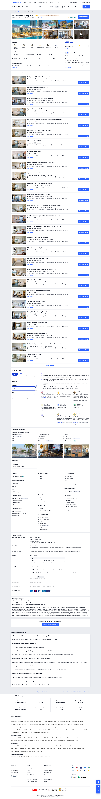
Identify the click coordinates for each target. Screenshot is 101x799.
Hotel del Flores (22, 724)
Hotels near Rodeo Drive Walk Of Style (19, 740)
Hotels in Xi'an (32, 751)
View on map (68, 67)
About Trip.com (30, 768)
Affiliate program (47, 772)
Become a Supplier (48, 779)
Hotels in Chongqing (78, 745)
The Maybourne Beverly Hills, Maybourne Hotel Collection (23, 727)
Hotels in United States (51, 691)
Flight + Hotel (52, 2)
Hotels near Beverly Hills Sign (53, 737)
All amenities (14, 60)
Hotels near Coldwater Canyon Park (38, 737)
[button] (58, 2)
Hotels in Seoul (23, 748)
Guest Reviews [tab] (21, 73)
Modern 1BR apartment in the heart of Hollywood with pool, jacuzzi (68, 721)
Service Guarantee (14, 770)
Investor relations (48, 768)
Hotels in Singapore (81, 748)
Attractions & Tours (42, 2)
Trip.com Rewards (48, 770)
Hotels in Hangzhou (24, 751)
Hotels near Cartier (74, 737)
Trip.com (39, 691)
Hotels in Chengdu (31, 748)
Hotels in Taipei (72, 748)
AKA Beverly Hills (14, 724)
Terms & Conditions (31, 774)
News (28, 770)
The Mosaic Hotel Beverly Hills (67, 727)
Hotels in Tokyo (59, 745)
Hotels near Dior (31, 740)
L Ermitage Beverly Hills (48, 721)
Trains (30, 2)
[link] (74, 2)
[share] (98, 787)
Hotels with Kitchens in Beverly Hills (42, 756)
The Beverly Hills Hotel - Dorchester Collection (40, 732)
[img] (27, 29)
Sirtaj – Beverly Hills (60, 729)
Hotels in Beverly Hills (71, 691)
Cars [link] (35, 2)
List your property (48, 774)
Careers (29, 772)
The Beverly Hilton (38, 721)
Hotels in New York (15, 751)
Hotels (43, 691)
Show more (14, 67)
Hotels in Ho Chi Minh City (62, 748)
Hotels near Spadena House (72, 740)
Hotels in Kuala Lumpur (51, 748)
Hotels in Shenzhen (51, 745)
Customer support (14, 768)
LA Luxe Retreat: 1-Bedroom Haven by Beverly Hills (76, 729)
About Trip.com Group (32, 781)
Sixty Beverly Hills (43, 724)
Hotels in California (62, 691)
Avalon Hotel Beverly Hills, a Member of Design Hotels (47, 727)
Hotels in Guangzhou (32, 745)
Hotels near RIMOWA (64, 737)
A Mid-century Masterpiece (32, 724)
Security (46, 781)
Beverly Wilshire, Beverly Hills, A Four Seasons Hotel (22, 721)
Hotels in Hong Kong (68, 745)
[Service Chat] (98, 791)
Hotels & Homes (17, 2)
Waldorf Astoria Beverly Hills (22, 16)
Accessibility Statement (32, 779)
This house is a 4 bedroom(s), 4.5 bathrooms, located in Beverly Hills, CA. (26, 729)
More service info (14, 772)
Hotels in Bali (39, 751)
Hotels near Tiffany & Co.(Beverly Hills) (56, 740)
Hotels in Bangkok (41, 745)
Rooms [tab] (13, 73)
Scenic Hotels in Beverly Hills (27, 756)
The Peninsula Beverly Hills (48, 729)
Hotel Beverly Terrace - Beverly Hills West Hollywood (59, 724)
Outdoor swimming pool (44, 434)
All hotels (46, 777)
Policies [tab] (41, 73)
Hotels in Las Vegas (15, 748)
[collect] (98, 782)
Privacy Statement (31, 777)
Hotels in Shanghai (15, 745)
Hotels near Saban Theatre (41, 740)
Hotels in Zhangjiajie (41, 748)
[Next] (89, 450)
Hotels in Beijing (23, 745)
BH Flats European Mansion (77, 724)
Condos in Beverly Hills (15, 756)
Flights (24, 2)
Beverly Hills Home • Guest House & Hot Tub (20, 732)
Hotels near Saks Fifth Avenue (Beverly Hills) (20, 737)
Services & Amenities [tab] (32, 73)
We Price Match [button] (73, 17)
